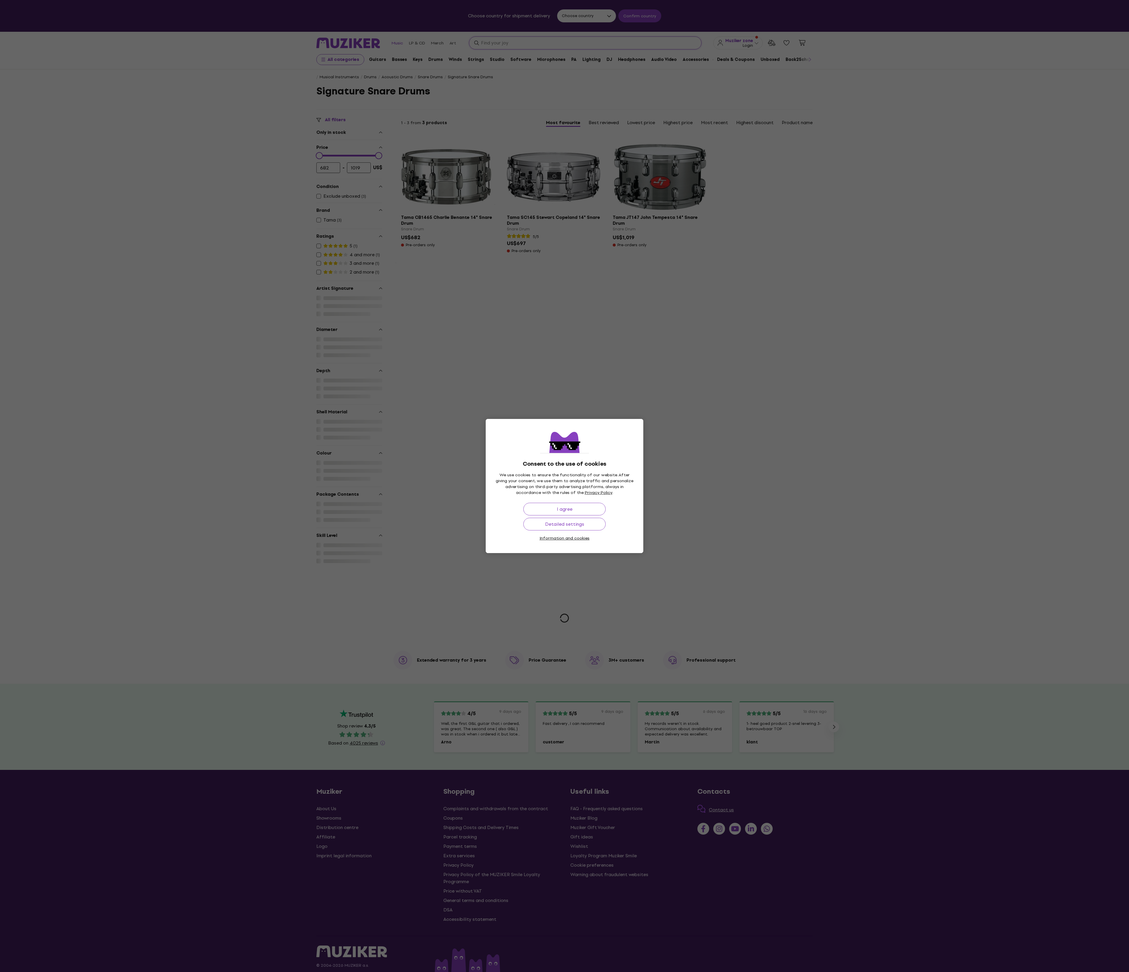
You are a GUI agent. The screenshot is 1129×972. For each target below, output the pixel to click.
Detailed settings (564, 524)
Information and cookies (564, 538)
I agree (564, 509)
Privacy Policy (598, 492)
